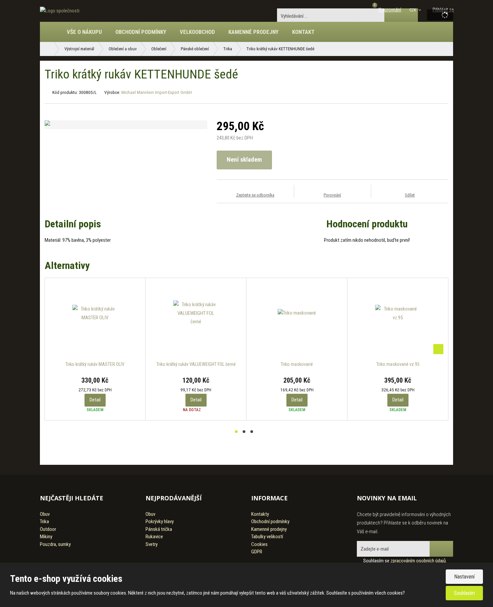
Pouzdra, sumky (55, 544)
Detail (95, 400)
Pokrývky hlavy (160, 521)
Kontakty (260, 514)
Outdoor (48, 529)
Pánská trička (159, 529)
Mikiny (46, 537)
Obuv (45, 514)
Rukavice (154, 537)
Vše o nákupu (84, 32)
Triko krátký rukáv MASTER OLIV (94, 364)
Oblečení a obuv (123, 48)
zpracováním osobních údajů (418, 561)
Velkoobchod (197, 32)
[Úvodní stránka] (59, 11)
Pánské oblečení (195, 48)
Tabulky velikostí (267, 537)
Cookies (259, 544)
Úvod (55, 35)
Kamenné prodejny (253, 32)
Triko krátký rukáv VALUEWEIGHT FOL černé (196, 364)
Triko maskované (297, 364)
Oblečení (158, 48)
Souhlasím (464, 593)
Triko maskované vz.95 (398, 364)
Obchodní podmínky (140, 32)
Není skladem (244, 159)
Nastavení (464, 576)
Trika (227, 48)
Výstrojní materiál (79, 48)
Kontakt (303, 32)
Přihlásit (441, 549)
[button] (415, 10)
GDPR (256, 552)
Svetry (152, 544)
